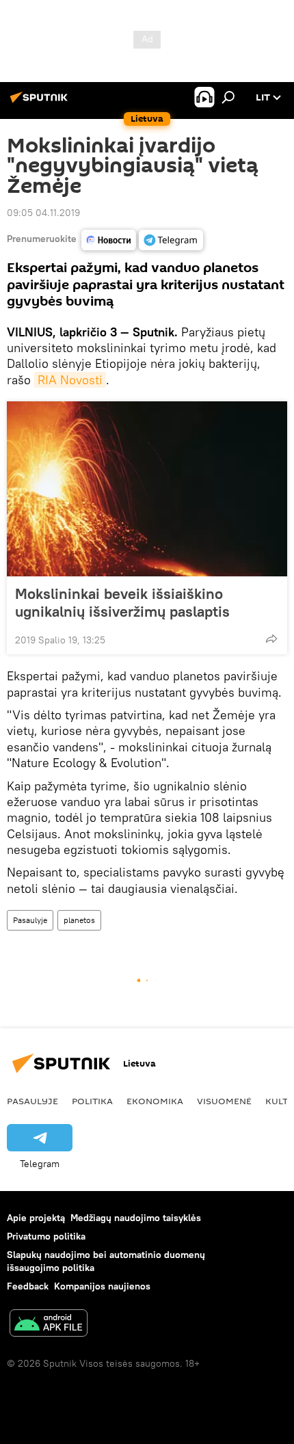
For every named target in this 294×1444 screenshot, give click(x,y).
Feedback (28, 1286)
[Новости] (108, 240)
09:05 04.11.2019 (43, 212)
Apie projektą (36, 1218)
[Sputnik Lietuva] (41, 102)
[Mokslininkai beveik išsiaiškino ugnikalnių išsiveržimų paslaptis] (147, 488)
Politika (92, 1101)
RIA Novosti (70, 380)
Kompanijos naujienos (102, 1286)
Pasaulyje (30, 920)
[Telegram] (171, 240)
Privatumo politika (46, 1236)
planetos (79, 920)
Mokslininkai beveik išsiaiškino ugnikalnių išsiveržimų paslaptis (122, 602)
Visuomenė (224, 1101)
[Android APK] (48, 1324)
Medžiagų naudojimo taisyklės (135, 1218)
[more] (271, 638)
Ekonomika (154, 1101)
